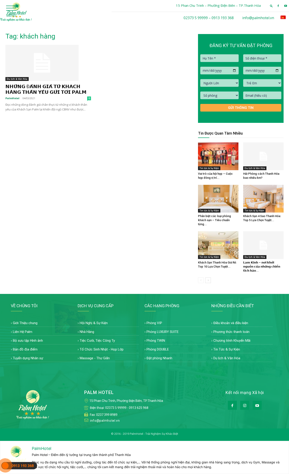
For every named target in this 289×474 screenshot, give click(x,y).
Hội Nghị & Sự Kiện (94, 323)
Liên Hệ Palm (22, 332)
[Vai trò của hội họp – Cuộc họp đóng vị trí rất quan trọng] (218, 156)
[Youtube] (285, 6)
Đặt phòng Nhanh (159, 358)
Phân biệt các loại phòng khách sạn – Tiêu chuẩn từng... (214, 220)
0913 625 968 (138, 408)
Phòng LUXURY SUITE (163, 332)
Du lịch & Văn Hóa (17, 78)
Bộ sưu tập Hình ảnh (28, 341)
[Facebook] (278, 6)
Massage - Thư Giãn (95, 358)
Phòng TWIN (156, 341)
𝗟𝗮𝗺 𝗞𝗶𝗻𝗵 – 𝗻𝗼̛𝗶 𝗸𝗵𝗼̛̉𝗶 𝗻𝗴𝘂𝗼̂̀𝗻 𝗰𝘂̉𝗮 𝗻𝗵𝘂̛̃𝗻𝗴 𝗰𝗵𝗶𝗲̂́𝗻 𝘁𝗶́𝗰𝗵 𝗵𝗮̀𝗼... (261, 266)
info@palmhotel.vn (258, 17)
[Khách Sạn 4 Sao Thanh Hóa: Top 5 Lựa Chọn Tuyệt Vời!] (263, 199)
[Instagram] (244, 405)
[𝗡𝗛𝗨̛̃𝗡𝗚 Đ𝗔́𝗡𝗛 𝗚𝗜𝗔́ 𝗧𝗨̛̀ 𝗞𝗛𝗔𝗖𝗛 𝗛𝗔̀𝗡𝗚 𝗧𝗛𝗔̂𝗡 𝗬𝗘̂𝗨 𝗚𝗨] (48, 63)
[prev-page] (201, 280)
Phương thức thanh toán (231, 332)
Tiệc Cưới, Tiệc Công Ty (97, 341)
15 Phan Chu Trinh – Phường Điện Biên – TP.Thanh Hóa (218, 5)
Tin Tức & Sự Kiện (226, 349)
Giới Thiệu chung (25, 323)
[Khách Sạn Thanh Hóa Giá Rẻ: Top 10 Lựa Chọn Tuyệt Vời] (218, 245)
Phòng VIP (154, 323)
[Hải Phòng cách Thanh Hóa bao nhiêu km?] (263, 156)
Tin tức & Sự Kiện (209, 168)
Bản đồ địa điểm (25, 349)
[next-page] (208, 280)
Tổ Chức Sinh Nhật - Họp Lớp (102, 349)
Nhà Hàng (87, 332)
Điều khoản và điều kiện (230, 323)
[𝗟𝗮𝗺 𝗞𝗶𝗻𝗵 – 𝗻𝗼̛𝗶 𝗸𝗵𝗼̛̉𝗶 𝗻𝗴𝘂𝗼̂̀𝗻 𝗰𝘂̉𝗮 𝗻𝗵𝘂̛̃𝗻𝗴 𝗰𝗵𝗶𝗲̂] (263, 245)
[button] (271, 5)
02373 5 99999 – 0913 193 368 (209, 17)
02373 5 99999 (115, 408)
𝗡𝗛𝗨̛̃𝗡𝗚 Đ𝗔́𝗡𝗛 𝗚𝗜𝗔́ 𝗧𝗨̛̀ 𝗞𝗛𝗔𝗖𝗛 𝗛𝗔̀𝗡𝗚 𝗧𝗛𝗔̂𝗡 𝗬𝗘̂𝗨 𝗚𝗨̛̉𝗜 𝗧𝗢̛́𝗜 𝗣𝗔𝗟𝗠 (45, 89)
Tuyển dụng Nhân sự (28, 358)
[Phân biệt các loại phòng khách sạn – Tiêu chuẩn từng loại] (218, 199)
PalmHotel (12, 98)
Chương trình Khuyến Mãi (231, 341)
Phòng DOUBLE (158, 349)
